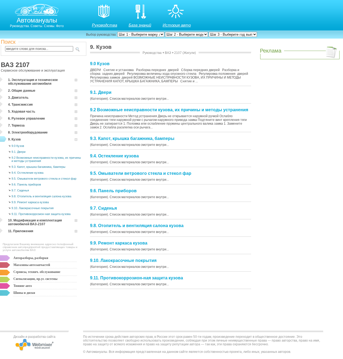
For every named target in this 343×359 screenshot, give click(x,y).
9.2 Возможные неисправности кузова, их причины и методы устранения (46, 159)
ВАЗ (168, 53)
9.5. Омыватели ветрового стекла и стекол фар (44, 178)
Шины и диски (24, 293)
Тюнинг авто (22, 286)
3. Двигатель (18, 97)
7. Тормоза (16, 125)
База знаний (140, 25)
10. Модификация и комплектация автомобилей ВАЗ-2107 (35, 222)
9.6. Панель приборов (26, 184)
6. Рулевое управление (26, 118)
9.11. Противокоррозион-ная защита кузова (41, 214)
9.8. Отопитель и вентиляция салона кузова (41, 196)
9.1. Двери (18, 151)
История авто (177, 25)
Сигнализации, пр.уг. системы (35, 279)
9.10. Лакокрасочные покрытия (33, 208)
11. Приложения (20, 231)
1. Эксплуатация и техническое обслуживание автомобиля (33, 82)
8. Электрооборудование (28, 132)
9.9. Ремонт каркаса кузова (30, 202)
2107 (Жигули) (185, 53)
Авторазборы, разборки (30, 258)
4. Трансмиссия (20, 104)
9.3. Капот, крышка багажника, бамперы (38, 166)
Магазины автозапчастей (31, 265)
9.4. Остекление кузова (27, 172)
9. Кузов (14, 139)
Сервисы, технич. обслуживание (36, 272)
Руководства (104, 25)
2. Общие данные (21, 90)
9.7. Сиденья (20, 190)
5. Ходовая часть (21, 111)
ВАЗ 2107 (15, 64)
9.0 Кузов (18, 145)
